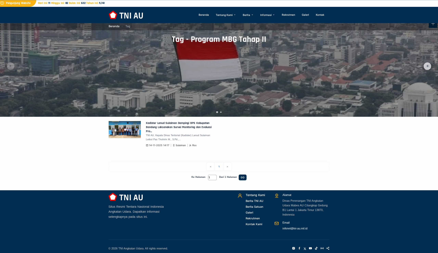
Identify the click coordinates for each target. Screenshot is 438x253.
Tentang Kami (224, 15)
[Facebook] (299, 248)
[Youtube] (310, 248)
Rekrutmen (288, 14)
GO (242, 177)
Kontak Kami (254, 224)
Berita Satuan (254, 206)
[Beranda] (126, 14)
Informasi (266, 15)
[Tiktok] (316, 248)
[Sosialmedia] (328, 248)
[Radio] (322, 248)
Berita (247, 15)
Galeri (305, 14)
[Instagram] (293, 248)
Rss (194, 145)
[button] (427, 66)
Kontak (320, 14)
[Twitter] (305, 248)
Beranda (204, 14)
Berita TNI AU (254, 201)
